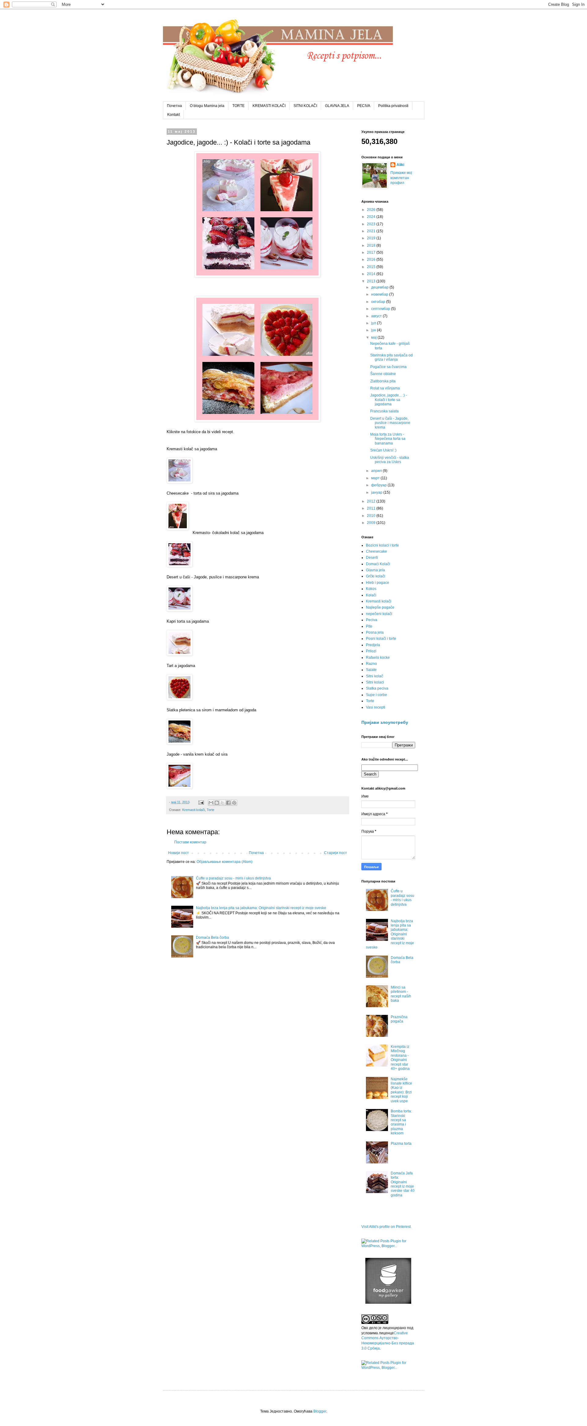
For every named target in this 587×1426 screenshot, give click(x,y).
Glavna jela (375, 570)
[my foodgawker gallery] (388, 1302)
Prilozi (371, 651)
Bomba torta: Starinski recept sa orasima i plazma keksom (401, 1122)
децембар (380, 287)
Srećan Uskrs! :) (383, 450)
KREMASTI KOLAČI (269, 106)
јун (374, 330)
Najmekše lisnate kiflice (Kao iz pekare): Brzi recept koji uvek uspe (401, 1090)
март (376, 478)
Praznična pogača (399, 1019)
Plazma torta (401, 1143)
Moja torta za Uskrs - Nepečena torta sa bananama (387, 438)
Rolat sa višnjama (385, 388)
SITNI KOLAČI (305, 106)
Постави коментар (190, 842)
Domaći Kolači (378, 564)
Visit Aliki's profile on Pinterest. (386, 1227)
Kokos (371, 589)
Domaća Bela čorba (212, 937)
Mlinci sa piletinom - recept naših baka (401, 994)
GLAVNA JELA (337, 106)
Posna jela (375, 632)
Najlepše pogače (380, 607)
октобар (378, 302)
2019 (371, 238)
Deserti (372, 557)
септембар (381, 309)
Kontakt (173, 114)
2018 (371, 245)
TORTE (238, 106)
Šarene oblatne (383, 374)
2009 (371, 523)
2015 (371, 267)
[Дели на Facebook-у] (228, 803)
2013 (371, 281)
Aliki (400, 165)
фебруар (379, 485)
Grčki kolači (375, 576)
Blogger (319, 1411)
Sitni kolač (374, 676)
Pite (369, 626)
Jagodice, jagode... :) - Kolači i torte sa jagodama (388, 399)
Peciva (371, 620)
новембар (380, 294)
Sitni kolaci (375, 682)
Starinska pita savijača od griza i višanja (391, 357)
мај (374, 337)
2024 (371, 217)
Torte (210, 810)
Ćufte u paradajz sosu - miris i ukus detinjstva (233, 878)
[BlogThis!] (217, 803)
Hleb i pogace (377, 582)
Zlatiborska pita (383, 381)
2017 (371, 252)
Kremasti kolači (193, 810)
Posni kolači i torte (381, 638)
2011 (371, 508)
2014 (371, 274)
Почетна (174, 106)
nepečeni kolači (379, 614)
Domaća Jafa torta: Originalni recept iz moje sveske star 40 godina (403, 1184)
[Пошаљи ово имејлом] (211, 803)
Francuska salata (384, 411)
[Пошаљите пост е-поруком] (201, 802)
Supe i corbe (376, 695)
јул (374, 323)
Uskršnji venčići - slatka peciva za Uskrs (389, 459)
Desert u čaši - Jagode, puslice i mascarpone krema (390, 422)
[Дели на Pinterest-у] (234, 803)
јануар (377, 492)
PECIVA (363, 106)
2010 (371, 516)
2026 (371, 210)
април (377, 471)
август (377, 316)
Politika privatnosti (393, 106)
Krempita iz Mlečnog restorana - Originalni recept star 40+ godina (400, 1058)
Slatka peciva (377, 688)
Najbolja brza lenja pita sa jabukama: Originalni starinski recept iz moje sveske (261, 908)
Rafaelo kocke (378, 657)
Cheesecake (376, 551)
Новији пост (178, 853)
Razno (371, 663)
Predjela (373, 645)
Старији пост (335, 853)
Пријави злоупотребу (384, 722)
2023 (371, 224)
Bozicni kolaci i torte (382, 545)
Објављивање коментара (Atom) (225, 862)
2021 (371, 231)
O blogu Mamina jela (207, 106)
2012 (371, 501)
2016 (371, 259)
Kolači (371, 595)
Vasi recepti (375, 707)
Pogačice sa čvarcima (388, 367)
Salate (371, 670)
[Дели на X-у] (223, 803)
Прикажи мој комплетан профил (401, 178)
